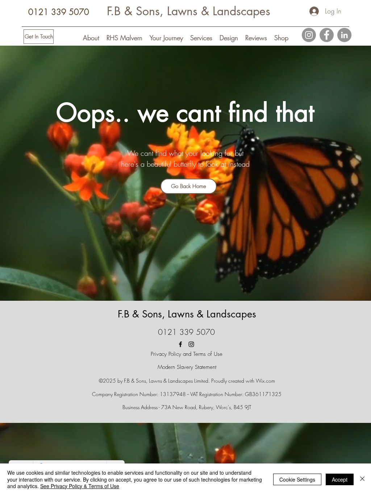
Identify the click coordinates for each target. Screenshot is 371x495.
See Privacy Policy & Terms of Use (79, 486)
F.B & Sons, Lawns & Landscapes (188, 11)
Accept (339, 479)
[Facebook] (327, 35)
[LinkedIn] (344, 35)
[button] (91, 37)
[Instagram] (309, 35)
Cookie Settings (297, 479)
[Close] (362, 479)
